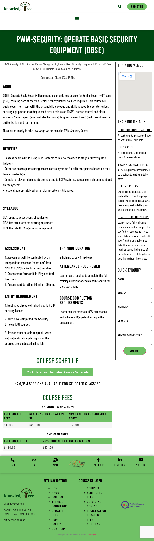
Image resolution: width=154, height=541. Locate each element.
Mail (55, 465)
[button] (119, 6)
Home (55, 488)
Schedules (94, 492)
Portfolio (59, 497)
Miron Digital (92, 535)
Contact (93, 506)
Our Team (59, 528)
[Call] (13, 460)
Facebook (98, 465)
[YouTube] (141, 460)
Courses (93, 488)
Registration (96, 510)
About (56, 492)
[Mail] (56, 460)
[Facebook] (98, 460)
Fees (90, 497)
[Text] (34, 460)
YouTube (141, 465)
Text (34, 465)
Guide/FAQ (94, 501)
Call (12, 465)
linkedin (120, 465)
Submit (135, 351)
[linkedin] (120, 460)
